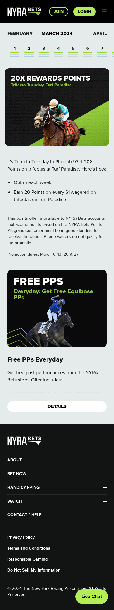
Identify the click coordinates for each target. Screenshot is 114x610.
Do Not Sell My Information (33, 570)
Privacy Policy (21, 537)
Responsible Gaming (27, 559)
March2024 (57, 34)
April (100, 33)
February (20, 33)
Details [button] (57, 406)
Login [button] (84, 11)
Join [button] (59, 11)
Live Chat (91, 596)
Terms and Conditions (28, 548)
